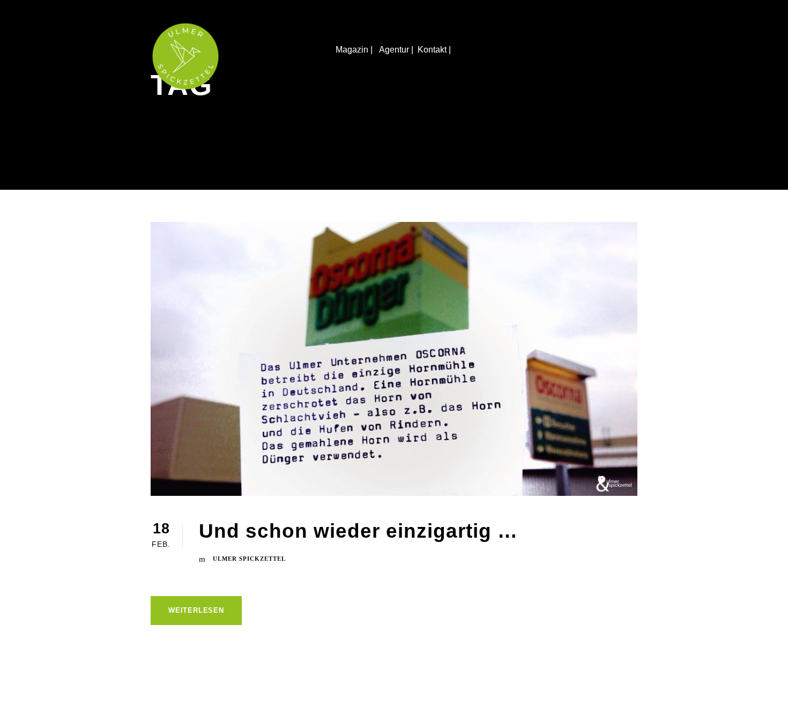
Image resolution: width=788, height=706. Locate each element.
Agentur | (396, 49)
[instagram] (769, 302)
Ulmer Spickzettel (249, 558)
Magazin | (355, 49)
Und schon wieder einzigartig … (358, 531)
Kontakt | (435, 49)
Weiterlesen (196, 610)
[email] (769, 341)
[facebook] (769, 321)
